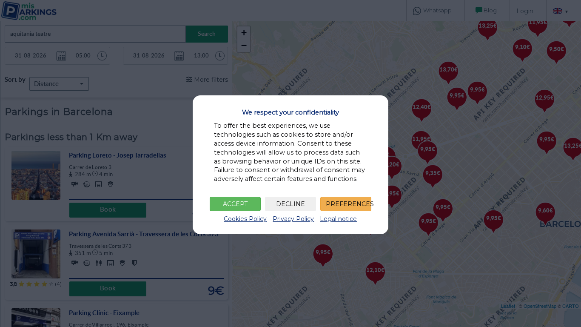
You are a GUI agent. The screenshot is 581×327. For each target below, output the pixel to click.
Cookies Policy (245, 219)
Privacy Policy (293, 219)
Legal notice (338, 219)
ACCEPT (235, 204)
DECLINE (290, 204)
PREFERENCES (348, 204)
